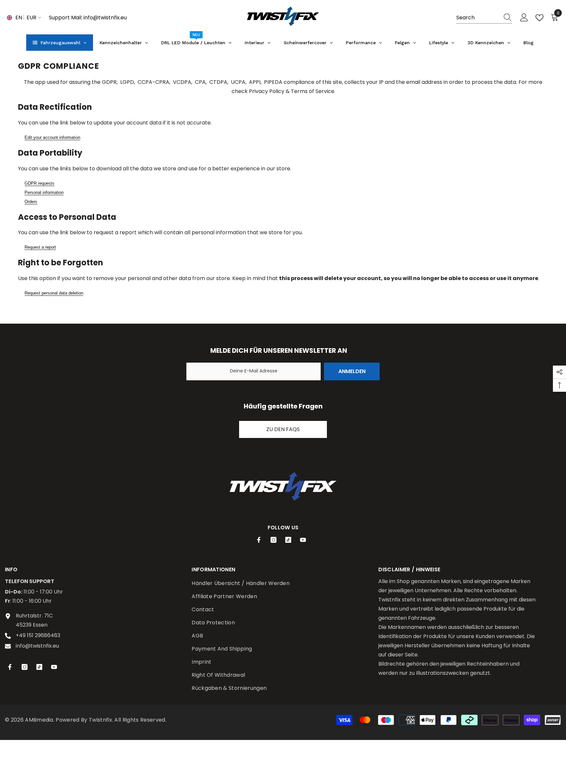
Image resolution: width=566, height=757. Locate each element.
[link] (283, 486)
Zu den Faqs (283, 429)
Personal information (44, 192)
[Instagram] (273, 540)
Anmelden (352, 371)
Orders (31, 201)
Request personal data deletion (54, 293)
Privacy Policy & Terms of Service (291, 91)
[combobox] (478, 17)
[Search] (484, 18)
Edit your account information (52, 137)
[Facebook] (259, 540)
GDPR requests (39, 183)
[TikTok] (288, 540)
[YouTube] (303, 540)
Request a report (40, 247)
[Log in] (524, 18)
